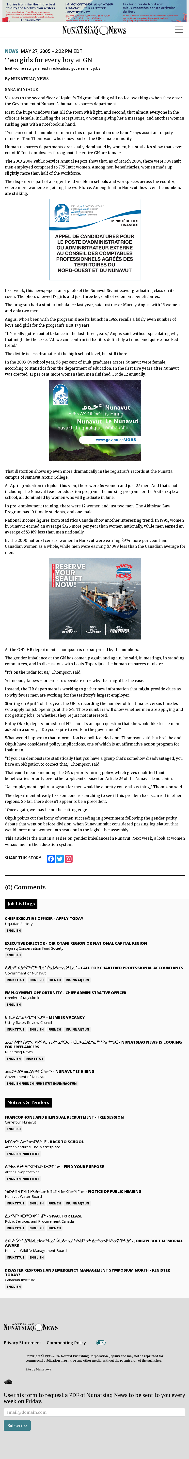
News (11, 51)
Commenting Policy (66, 1342)
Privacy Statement (22, 1342)
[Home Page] (94, 30)
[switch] (101, 1342)
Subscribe (17, 1425)
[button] (8, 1381)
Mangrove (43, 1369)
